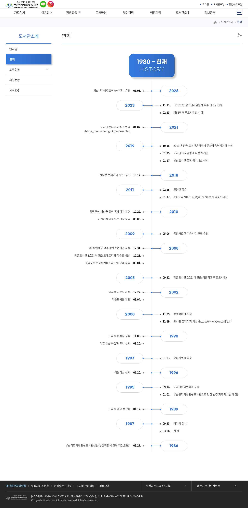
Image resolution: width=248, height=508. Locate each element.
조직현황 (14, 69)
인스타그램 (49, 4)
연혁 (12, 59)
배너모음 (105, 486)
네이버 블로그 (42, 4)
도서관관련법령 (85, 486)
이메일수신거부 (63, 486)
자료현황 (14, 90)
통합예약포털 (235, 4)
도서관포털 (218, 4)
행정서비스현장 (40, 486)
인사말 (13, 49)
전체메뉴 (239, 11)
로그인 (205, 4)
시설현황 (14, 80)
